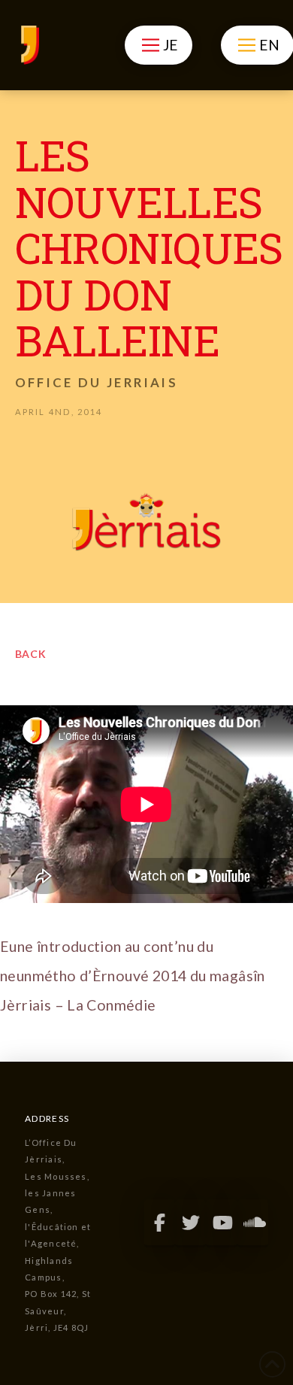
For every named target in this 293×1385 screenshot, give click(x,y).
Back (31, 653)
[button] (158, 45)
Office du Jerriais (96, 382)
